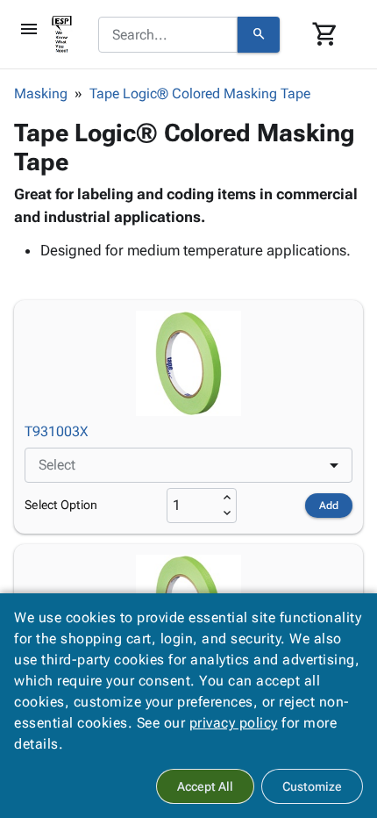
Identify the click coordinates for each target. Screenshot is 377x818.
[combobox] (168, 35)
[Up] (227, 498)
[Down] (227, 513)
